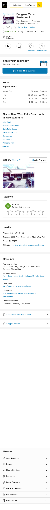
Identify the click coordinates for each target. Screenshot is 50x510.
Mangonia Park (8, 143)
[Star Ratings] (10, 27)
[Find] (39, 4)
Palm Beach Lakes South (13, 276)
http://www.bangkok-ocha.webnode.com (27, 245)
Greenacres (7, 136)
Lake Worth (6, 122)
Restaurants (33, 23)
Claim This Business (27, 71)
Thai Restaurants (23, 21)
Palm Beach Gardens (10, 126)
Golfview (5, 146)
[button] (46, 5)
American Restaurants (27, 293)
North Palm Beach (9, 129)
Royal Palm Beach (9, 133)
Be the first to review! (27, 27)
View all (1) (16, 160)
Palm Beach (7, 139)
